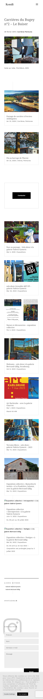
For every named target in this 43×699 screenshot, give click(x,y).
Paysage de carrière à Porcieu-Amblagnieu (19, 117)
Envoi (31, 672)
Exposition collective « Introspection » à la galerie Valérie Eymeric (18, 511)
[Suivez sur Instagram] (5, 619)
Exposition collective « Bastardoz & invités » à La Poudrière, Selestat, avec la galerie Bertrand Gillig (21, 486)
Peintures (29, 121)
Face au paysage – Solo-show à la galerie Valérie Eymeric (20, 248)
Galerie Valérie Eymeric (13, 586)
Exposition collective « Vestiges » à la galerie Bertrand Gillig (21, 538)
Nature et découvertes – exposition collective (21, 326)
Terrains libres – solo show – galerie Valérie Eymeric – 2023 (19, 446)
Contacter (21, 195)
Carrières (20, 121)
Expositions (21, 252)
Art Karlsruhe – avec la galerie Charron (19, 404)
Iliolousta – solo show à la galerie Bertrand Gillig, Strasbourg (20, 365)
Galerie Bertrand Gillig (13, 589)
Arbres (19, 160)
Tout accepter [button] (23, 694)
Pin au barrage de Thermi (17, 158)
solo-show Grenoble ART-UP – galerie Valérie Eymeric (19, 287)
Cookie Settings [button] (9, 694)
